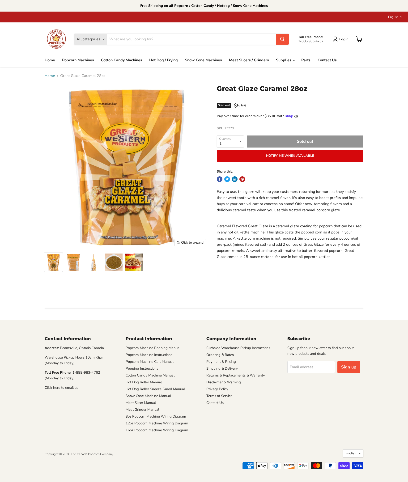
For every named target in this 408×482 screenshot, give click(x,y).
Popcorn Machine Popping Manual (153, 348)
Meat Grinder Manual (142, 409)
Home (50, 60)
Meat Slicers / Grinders (249, 60)
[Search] (282, 39)
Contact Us (327, 60)
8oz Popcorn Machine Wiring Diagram (156, 416)
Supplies (284, 60)
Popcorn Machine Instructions (149, 354)
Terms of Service (219, 395)
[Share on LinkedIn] (235, 179)
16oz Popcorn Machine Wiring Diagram (157, 430)
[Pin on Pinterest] (242, 179)
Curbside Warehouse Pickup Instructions (238, 348)
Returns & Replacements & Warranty (235, 375)
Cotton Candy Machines (121, 60)
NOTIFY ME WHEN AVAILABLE (290, 155)
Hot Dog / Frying (163, 60)
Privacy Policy (217, 389)
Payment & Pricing (221, 361)
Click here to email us (61, 387)
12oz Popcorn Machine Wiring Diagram (157, 423)
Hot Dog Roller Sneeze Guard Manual (155, 389)
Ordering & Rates (220, 354)
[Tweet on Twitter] (227, 179)
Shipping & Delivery (222, 368)
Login (343, 39)
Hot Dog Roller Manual (144, 382)
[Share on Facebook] (219, 179)
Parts (305, 60)
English (393, 17)
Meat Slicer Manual (141, 402)
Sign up (348, 367)
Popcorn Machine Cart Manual (150, 361)
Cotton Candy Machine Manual (150, 375)
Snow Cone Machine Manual (148, 395)
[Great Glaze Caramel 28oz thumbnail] (53, 262)
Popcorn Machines (78, 60)
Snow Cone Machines (203, 60)
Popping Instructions (142, 368)
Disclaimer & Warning (223, 382)
